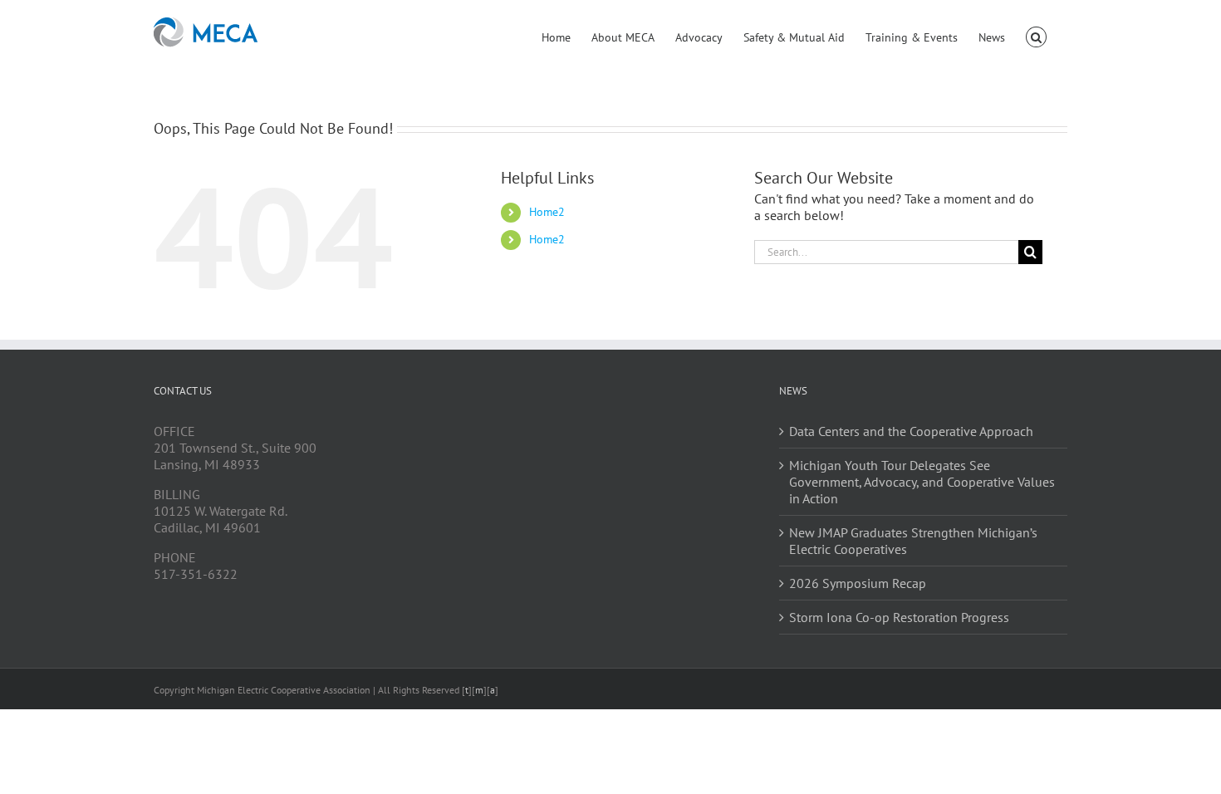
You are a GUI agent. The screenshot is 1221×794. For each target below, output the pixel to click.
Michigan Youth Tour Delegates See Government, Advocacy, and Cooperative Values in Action (922, 482)
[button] (1036, 35)
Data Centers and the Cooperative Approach (911, 431)
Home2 (547, 211)
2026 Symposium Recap (857, 583)
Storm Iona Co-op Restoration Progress (899, 617)
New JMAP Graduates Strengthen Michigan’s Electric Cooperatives (913, 540)
